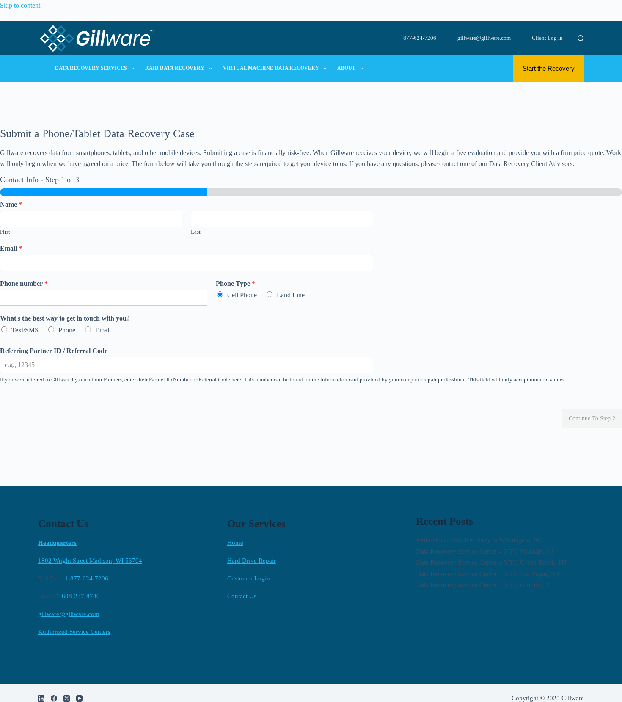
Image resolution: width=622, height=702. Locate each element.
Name (11, 204)
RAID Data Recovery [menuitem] (174, 68)
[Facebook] (54, 698)
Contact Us (241, 596)
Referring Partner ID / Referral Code (53, 350)
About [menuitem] (346, 68)
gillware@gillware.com (484, 38)
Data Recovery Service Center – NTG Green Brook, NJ (491, 562)
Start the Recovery (549, 68)
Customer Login (248, 578)
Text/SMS (25, 330)
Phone (66, 330)
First (5, 232)
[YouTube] (79, 698)
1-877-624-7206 (86, 578)
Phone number (24, 283)
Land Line (291, 294)
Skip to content (20, 5)
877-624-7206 (419, 38)
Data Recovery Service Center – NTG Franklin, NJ (484, 551)
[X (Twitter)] (66, 698)
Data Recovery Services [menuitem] (91, 68)
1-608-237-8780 (78, 596)
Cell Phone (242, 294)
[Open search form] (581, 38)
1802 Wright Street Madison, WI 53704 (90, 560)
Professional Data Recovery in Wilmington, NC (479, 540)
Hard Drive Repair (251, 560)
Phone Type (235, 283)
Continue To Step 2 (592, 418)
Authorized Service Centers (74, 631)
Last (196, 232)
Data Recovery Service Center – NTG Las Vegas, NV (488, 574)
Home (235, 542)
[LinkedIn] (41, 698)
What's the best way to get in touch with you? (65, 318)
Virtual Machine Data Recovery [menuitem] (271, 68)
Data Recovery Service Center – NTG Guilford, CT (485, 585)
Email (11, 248)
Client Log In (547, 38)
